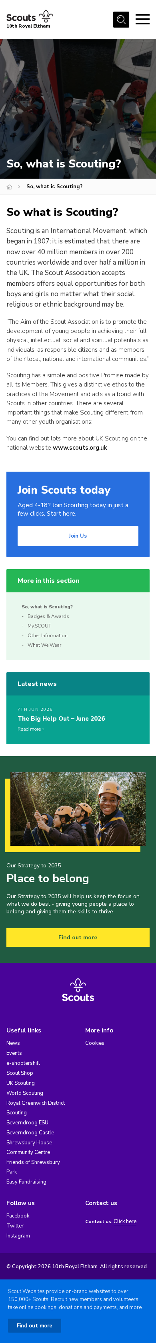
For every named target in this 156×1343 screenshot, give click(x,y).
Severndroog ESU (27, 1122)
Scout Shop (19, 1073)
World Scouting (24, 1093)
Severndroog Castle (30, 1132)
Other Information (48, 635)
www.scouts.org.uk (80, 448)
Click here (125, 1221)
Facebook (17, 1215)
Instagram (18, 1235)
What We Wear (44, 645)
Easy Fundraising (26, 1182)
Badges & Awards (48, 616)
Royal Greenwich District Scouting (35, 1108)
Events (14, 1053)
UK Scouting (20, 1083)
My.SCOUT (39, 626)
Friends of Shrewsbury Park (33, 1167)
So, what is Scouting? (47, 607)
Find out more (77, 937)
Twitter (15, 1225)
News (13, 1043)
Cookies (94, 1043)
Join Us (78, 536)
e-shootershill (23, 1063)
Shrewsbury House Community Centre (29, 1147)
